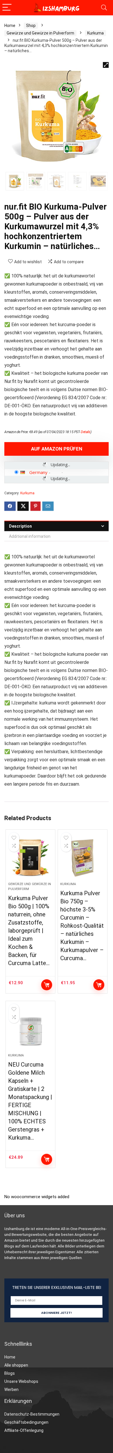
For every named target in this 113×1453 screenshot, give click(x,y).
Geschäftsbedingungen (26, 1422)
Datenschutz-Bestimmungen (31, 1414)
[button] (106, 65)
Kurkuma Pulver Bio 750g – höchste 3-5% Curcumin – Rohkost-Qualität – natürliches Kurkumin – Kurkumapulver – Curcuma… (82, 926)
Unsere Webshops (21, 1381)
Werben (11, 1389)
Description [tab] (20, 526)
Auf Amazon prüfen (56, 449)
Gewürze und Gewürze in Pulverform (40, 33)
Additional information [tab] (29, 536)
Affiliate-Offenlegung (23, 1430)
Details (85, 432)
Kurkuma (95, 33)
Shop (31, 25)
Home (9, 25)
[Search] (104, 7)
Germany (38, 472)
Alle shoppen (16, 1365)
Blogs (9, 1373)
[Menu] (7, 7)
